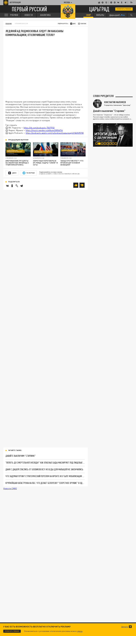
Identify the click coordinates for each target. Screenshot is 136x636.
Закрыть (124, 627)
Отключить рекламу (124, 9)
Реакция (8, 23)
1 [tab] (97, 144)
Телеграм (30, 173)
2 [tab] (100, 144)
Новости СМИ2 (10, 488)
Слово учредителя (103, 95)
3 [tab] (103, 144)
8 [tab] (116, 144)
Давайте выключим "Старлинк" (20, 455)
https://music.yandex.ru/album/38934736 (44, 130)
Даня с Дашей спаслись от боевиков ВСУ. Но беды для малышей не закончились (44, 469)
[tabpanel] (113, 135)
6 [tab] (111, 144)
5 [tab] (108, 144)
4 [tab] (105, 144)
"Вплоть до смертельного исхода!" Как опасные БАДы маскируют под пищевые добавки (45, 462)
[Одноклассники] (12, 186)
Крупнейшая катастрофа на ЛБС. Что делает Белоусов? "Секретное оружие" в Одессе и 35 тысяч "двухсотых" (45, 483)
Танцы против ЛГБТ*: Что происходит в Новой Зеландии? (71, 163)
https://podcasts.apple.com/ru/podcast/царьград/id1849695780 (55, 133)
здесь (79, 631)
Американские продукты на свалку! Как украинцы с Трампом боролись (17, 163)
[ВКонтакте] (7, 186)
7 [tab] (114, 144)
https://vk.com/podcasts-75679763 (39, 127)
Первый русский (29, 9)
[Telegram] (21, 186)
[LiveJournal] (17, 186)
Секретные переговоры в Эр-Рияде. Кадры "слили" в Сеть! (45, 163)
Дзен (14, 173)
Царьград (99, 9)
